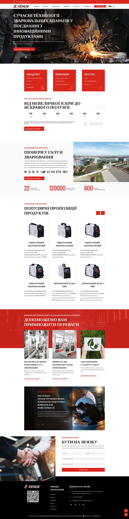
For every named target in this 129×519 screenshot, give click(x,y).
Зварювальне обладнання (34, 78)
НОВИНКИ (30, 87)
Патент (29, 84)
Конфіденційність (96, 516)
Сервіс (86, 78)
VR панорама (82, 179)
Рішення (66, 6)
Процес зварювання (61, 78)
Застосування (59, 81)
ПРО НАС (45, 6)
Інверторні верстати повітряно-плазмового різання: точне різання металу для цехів (51, 400)
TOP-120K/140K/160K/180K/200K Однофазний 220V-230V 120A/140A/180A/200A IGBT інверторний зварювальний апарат (63, 254)
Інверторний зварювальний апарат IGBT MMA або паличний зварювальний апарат (36, 244)
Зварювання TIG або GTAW (64, 285)
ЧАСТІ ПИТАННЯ (90, 81)
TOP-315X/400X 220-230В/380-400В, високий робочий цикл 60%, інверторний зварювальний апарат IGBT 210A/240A (35, 293)
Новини (86, 84)
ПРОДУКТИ (55, 6)
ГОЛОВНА (36, 6)
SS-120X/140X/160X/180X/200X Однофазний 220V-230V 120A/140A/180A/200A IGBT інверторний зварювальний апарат (91, 254)
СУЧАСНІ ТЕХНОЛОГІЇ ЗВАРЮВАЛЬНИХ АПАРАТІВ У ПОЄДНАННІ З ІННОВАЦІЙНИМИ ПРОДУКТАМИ (37, 26)
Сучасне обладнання (61, 84)
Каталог (29, 81)
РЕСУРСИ (76, 6)
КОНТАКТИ (87, 6)
